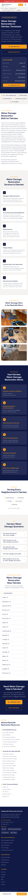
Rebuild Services (5, 862)
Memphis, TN (6, 796)
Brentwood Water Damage (9, 761)
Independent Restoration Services (12, 811)
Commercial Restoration (7, 850)
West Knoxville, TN (7, 794)
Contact (3, 884)
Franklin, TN (5, 787)
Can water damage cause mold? (12, 554)
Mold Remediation (5, 845)
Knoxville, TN (5, 791)
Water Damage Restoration (8, 10)
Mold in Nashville (6, 735)
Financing (3, 864)
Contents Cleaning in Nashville (10, 742)
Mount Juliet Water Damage (9, 765)
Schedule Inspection (14, 52)
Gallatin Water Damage (8, 768)
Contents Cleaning (5, 857)
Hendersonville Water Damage (10, 758)
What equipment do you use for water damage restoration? (12, 559)
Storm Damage (4, 847)
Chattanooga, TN (7, 789)
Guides (2, 877)
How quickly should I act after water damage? (10, 534)
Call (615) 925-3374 (15, 85)
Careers (3, 882)
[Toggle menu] (25, 4)
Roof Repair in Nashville (8, 744)
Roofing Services (5, 860)
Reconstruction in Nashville (9, 746)
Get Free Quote (22, 894)
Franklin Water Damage (8, 754)
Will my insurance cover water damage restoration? (11, 541)
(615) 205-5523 (6, 820)
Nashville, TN (13, 8)
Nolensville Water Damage (9, 779)
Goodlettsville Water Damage (10, 772)
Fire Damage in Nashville (8, 732)
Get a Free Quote (14, 708)
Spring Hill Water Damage (9, 775)
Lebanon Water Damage (8, 770)
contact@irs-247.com (8, 822)
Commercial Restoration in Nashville (11, 739)
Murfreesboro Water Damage (9, 756)
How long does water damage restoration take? (10, 547)
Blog (2, 879)
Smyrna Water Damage (8, 763)
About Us (3, 872)
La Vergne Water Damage (9, 777)
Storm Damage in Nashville (9, 737)
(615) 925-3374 (20, 1)
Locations (6, 8)
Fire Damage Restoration (7, 842)
